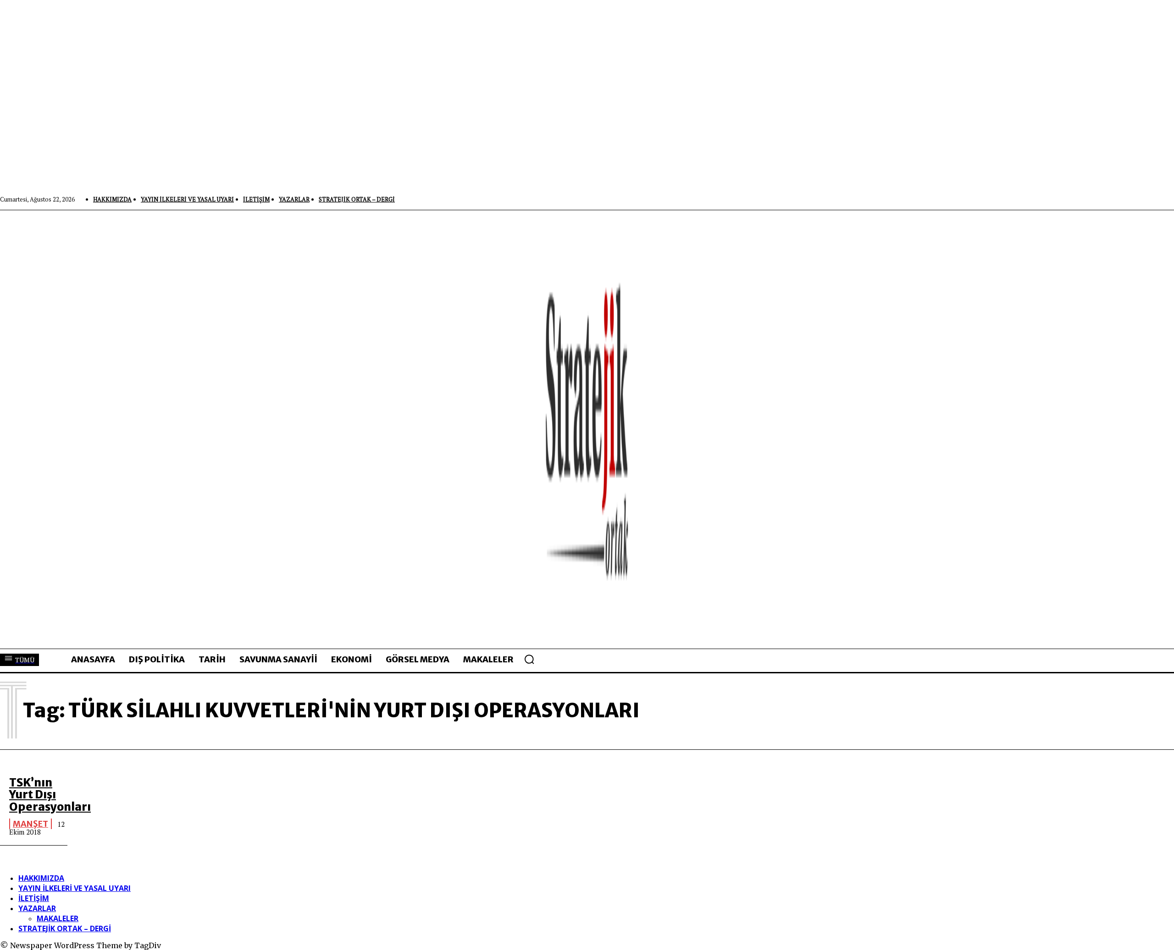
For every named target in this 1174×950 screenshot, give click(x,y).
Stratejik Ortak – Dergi (64, 928)
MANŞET (30, 824)
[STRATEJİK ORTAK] (587, 429)
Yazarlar (37, 908)
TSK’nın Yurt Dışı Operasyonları (50, 794)
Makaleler (57, 918)
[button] (529, 659)
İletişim (33, 898)
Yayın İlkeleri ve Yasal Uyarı (74, 888)
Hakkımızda (41, 878)
